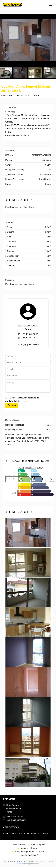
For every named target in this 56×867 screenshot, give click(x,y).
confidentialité (39, 861)
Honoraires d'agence (29, 848)
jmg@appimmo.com (30, 344)
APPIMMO (9, 799)
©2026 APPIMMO (19, 845)
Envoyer (12, 405)
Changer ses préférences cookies (29, 852)
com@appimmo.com (16, 820)
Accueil (12, 7)
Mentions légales (37, 845)
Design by (29, 855)
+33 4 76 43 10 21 (30, 334)
